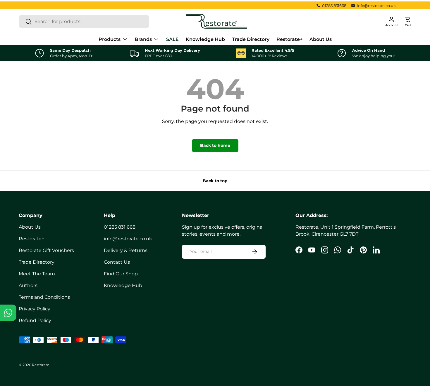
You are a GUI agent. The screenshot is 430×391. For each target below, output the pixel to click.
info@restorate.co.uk (376, 5)
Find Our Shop (121, 274)
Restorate (40, 365)
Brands (143, 39)
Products (110, 39)
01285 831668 (334, 5)
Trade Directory (250, 39)
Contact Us (117, 262)
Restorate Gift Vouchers (46, 250)
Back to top (215, 180)
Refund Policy (35, 320)
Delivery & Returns (125, 250)
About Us (320, 39)
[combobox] (84, 21)
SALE (172, 39)
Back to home (215, 145)
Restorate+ (289, 39)
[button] (407, 21)
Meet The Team (37, 274)
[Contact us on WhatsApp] (8, 313)
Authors (28, 285)
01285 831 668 (119, 227)
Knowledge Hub (205, 39)
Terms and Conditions (44, 297)
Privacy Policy (34, 309)
